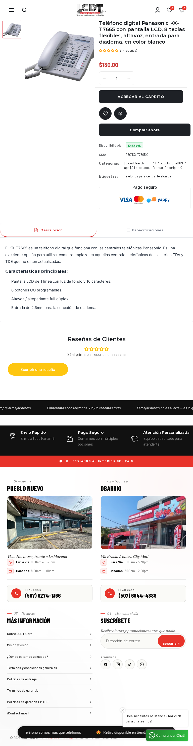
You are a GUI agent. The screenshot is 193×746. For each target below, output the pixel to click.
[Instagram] (118, 664)
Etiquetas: (108, 176)
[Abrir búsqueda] (24, 10)
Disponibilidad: (110, 145)
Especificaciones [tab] (148, 230)
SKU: (102, 155)
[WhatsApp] (142, 664)
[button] (108, 50)
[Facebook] (106, 664)
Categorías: (109, 163)
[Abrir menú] (11, 10)
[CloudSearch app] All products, (137, 165)
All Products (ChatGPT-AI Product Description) (170, 165)
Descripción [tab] (51, 230)
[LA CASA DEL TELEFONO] (91, 10)
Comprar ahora (145, 130)
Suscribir (171, 643)
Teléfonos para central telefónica (147, 176)
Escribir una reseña (38, 369)
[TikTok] (130, 664)
